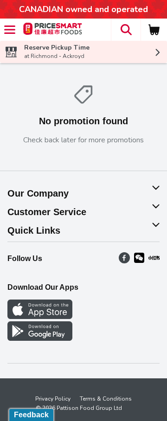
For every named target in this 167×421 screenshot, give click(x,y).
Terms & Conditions (106, 398)
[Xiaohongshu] (154, 261)
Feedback (31, 415)
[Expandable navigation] (10, 29)
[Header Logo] (51, 30)
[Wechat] (139, 261)
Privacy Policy (53, 398)
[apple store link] (39, 317)
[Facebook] (124, 261)
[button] (126, 30)
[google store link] (39, 338)
